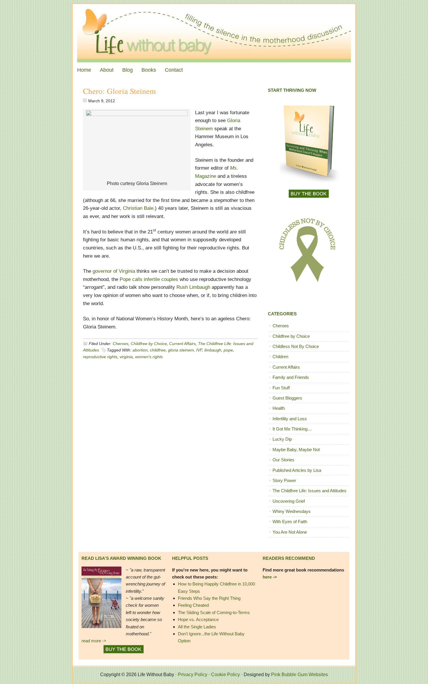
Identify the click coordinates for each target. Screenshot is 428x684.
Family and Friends (291, 377)
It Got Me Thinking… (292, 428)
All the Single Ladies (197, 626)
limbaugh (212, 350)
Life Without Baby (214, 33)
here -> (270, 576)
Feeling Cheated (193, 605)
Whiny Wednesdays (292, 511)
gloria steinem (181, 350)
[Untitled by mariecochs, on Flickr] (137, 114)
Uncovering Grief (289, 501)
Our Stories (283, 459)
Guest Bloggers (287, 397)
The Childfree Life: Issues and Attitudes (309, 490)
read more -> (94, 640)
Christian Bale (138, 208)
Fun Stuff (281, 387)
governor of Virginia (114, 271)
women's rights (149, 356)
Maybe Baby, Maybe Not (296, 449)
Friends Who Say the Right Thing (209, 598)
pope (228, 350)
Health (279, 408)
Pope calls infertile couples (149, 279)
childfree (158, 350)
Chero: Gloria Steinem (119, 91)
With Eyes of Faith (290, 521)
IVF (199, 350)
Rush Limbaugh (193, 287)
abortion (140, 350)
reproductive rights (100, 356)
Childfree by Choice (149, 343)
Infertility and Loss (290, 418)
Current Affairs (182, 343)
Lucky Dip (282, 439)
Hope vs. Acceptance (198, 619)
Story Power (284, 480)
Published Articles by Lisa (297, 470)
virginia (126, 356)
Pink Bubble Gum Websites (299, 674)
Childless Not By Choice (296, 346)
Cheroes (120, 343)
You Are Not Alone (290, 532)
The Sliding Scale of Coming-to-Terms (214, 612)
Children (280, 356)
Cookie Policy (225, 674)
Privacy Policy (192, 674)
